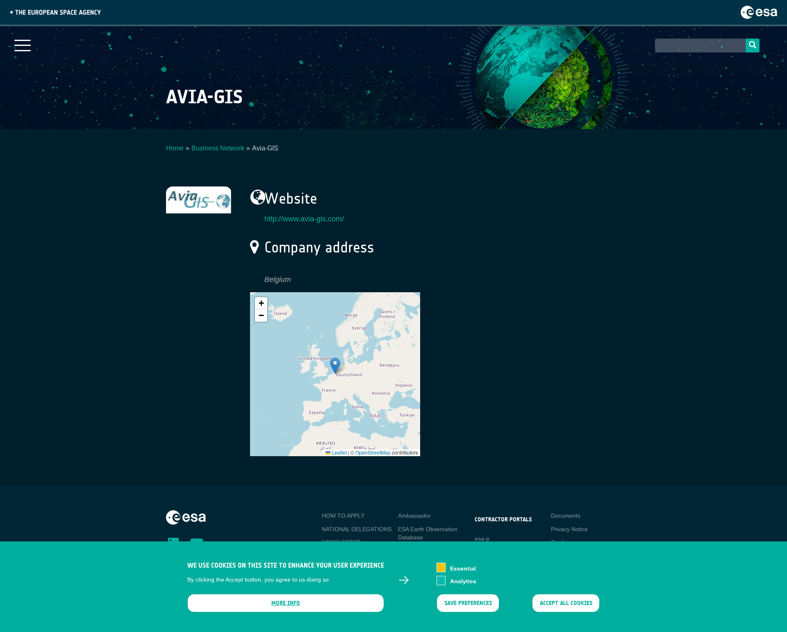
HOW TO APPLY (343, 515)
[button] (335, 365)
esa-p (482, 538)
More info (285, 603)
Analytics (463, 581)
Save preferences (467, 603)
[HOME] (186, 517)
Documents (565, 515)
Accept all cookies (566, 603)
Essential (463, 568)
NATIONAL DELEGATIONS (356, 529)
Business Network (217, 148)
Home (175, 148)
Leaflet (338, 452)
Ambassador (414, 515)
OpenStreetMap (373, 452)
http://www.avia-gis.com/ (304, 219)
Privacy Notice (569, 529)
